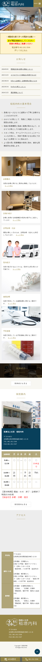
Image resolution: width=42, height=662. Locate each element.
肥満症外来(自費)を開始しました (22, 69)
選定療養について (17, 92)
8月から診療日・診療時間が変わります (24, 81)
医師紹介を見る (21, 383)
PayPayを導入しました (18, 87)
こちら (24, 50)
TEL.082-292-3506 (10, 441)
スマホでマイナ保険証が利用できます (23, 75)
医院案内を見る (21, 504)
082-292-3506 (24, 47)
